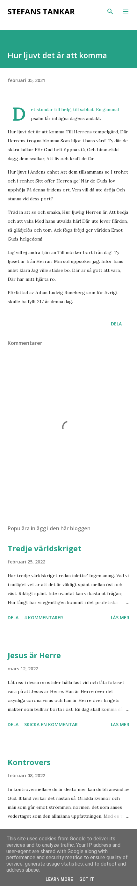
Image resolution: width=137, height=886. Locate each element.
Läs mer (120, 617)
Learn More (59, 879)
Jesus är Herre (34, 655)
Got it (86, 879)
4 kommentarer (43, 617)
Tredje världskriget (44, 548)
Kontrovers (29, 762)
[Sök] (110, 11)
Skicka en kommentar (51, 724)
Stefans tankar (41, 11)
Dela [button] (116, 324)
